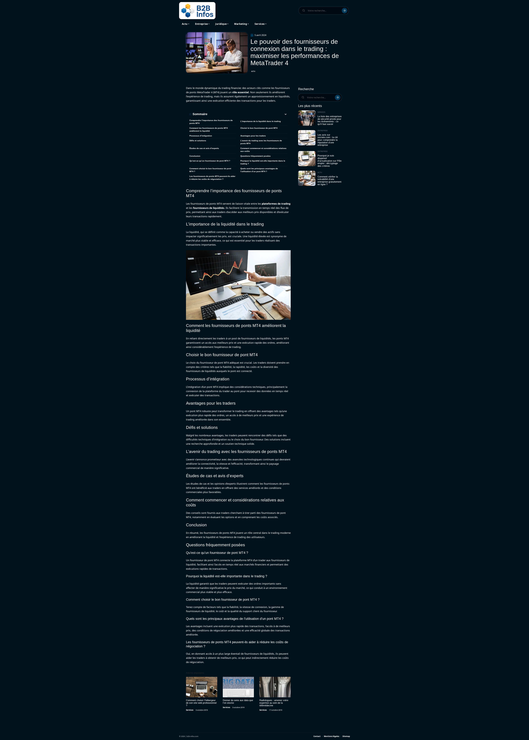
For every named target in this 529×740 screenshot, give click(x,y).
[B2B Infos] (197, 10)
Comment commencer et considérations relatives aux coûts (263, 149)
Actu (253, 71)
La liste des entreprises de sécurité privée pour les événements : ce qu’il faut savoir (330, 120)
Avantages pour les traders (253, 136)
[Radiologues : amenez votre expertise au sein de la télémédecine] (275, 687)
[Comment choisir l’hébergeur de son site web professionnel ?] (201, 687)
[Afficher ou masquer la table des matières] (247, 114)
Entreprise (323, 130)
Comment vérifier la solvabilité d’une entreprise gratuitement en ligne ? (329, 180)
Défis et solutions (197, 140)
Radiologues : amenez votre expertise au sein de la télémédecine (273, 703)
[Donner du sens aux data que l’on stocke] (238, 687)
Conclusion (194, 156)
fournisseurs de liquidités (208, 208)
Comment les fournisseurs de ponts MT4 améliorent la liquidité (208, 129)
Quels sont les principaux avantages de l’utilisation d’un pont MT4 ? (259, 170)
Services (189, 710)
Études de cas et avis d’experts (204, 148)
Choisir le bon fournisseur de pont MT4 (258, 128)
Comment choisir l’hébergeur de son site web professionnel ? (201, 703)
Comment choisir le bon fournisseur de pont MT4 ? (210, 170)
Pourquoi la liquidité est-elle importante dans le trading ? (262, 162)
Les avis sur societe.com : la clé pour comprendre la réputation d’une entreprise (328, 140)
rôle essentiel (240, 92)
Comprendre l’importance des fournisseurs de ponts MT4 (211, 121)
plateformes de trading (276, 203)
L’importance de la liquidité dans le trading (260, 121)
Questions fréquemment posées (255, 156)
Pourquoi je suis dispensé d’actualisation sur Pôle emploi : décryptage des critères (330, 160)
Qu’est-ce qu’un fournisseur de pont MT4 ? (209, 161)
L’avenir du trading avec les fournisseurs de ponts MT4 (261, 142)
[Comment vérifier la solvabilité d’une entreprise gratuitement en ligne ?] (306, 178)
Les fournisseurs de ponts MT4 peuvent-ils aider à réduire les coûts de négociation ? (212, 177)
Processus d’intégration (200, 136)
